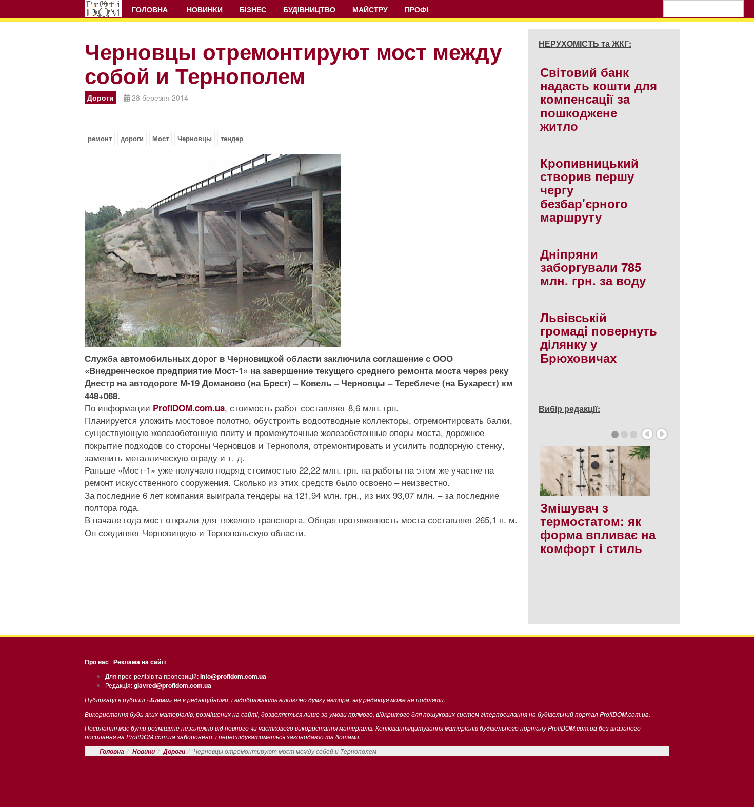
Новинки (205, 9)
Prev (647, 434)
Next (662, 434)
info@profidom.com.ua (233, 676)
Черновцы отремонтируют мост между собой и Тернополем (293, 63)
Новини (143, 751)
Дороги (174, 751)
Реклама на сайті (139, 661)
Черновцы (194, 138)
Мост (160, 138)
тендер (232, 138)
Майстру (370, 9)
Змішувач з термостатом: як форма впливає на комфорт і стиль (598, 528)
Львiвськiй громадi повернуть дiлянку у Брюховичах (598, 337)
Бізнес (253, 9)
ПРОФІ (417, 9)
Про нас (97, 661)
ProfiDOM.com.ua (189, 408)
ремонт (100, 138)
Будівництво (309, 9)
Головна (151, 9)
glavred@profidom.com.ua (172, 685)
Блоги (159, 700)
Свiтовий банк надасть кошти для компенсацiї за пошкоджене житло (598, 99)
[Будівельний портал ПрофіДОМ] (103, 8)
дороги (132, 138)
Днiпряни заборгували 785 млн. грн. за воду (593, 267)
